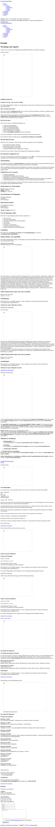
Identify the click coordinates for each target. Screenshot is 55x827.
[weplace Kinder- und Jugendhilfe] (4, 21)
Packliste (2, 462)
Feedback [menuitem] (5, 14)
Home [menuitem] (4, 3)
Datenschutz (9, 825)
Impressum (3, 825)
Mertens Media (33, 825)
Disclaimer (15, 825)
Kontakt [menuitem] (8, 10)
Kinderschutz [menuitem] (9, 7)
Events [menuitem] (5, 15)
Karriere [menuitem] (8, 8)
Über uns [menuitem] (5, 5)
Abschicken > (6, 822)
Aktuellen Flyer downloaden (7, 243)
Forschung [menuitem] (5, 12)
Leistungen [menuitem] (5, 11)
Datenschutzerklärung (16, 820)
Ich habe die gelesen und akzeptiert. (18, 820)
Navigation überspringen (6, 1)
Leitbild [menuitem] (8, 6)
